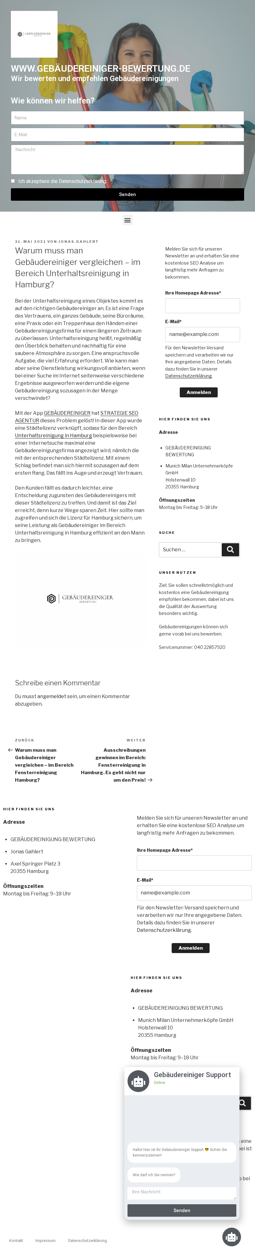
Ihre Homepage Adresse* (193, 292)
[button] (128, 220)
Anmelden (199, 392)
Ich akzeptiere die (62, 181)
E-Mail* (173, 321)
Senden (182, 1210)
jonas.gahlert (78, 241)
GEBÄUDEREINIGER (67, 413)
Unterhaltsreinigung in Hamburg (53, 436)
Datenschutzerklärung (82, 181)
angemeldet (51, 696)
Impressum (45, 1240)
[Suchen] (230, 549)
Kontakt (16, 1240)
